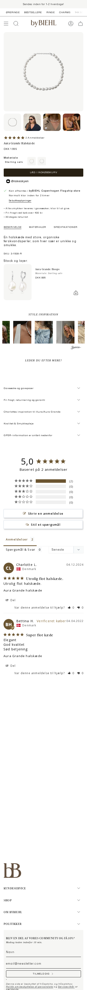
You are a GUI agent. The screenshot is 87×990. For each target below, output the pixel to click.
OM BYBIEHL (13, 912)
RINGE (50, 12)
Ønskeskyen (20, 181)
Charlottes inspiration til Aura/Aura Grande (32, 411)
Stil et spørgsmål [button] (45, 524)
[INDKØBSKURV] (80, 23)
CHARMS (64, 12)
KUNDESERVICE (15, 888)
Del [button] (13, 600)
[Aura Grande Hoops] (18, 282)
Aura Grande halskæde (22, 590)
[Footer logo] (12, 870)
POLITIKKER (13, 924)
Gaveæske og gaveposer (19, 388)
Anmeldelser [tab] (17, 539)
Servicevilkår (66, 986)
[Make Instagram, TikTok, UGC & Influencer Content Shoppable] (76, 348)
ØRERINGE (12, 12)
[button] (22, 332)
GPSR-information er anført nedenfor (28, 435)
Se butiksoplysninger (20, 200)
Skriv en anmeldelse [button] (45, 513)
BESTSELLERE (33, 12)
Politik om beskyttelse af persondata (29, 986)
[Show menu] (6, 23)
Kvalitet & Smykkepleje (19, 423)
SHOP (8, 900)
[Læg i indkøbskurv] (76, 292)
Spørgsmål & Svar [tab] (20, 549)
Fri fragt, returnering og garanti (24, 399)
